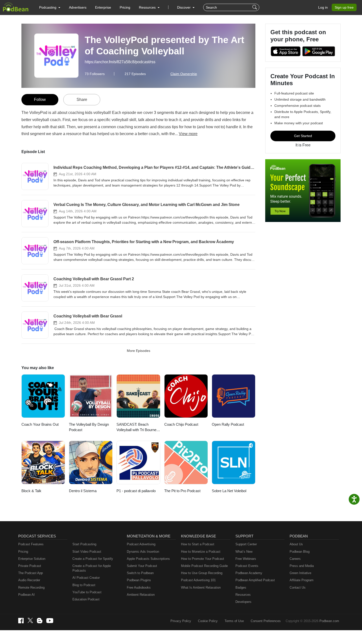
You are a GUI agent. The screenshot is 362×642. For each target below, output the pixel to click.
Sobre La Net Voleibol (229, 491)
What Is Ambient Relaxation (201, 587)
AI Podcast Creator (86, 577)
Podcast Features (31, 544)
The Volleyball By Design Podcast (89, 427)
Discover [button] (184, 7)
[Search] (255, 7)
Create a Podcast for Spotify (92, 559)
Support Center (246, 544)
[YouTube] (49, 620)
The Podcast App (30, 573)
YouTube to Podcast (86, 592)
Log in (323, 7)
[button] (49, 7)
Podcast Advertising (141, 544)
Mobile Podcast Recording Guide (204, 566)
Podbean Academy (248, 573)
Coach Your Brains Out (40, 424)
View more (188, 134)
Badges (240, 587)
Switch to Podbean (140, 573)
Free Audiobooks (139, 587)
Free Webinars (245, 559)
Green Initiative (300, 573)
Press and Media (302, 566)
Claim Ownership (183, 74)
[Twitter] (30, 620)
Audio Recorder (29, 580)
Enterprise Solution (31, 559)
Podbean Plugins (139, 580)
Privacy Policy (180, 621)
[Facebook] (21, 620)
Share (82, 99)
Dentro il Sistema (83, 491)
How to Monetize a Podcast (200, 551)
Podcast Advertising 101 (198, 580)
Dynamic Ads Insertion (143, 551)
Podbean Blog (300, 551)
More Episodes (138, 351)
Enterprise (103, 7)
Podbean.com (329, 621)
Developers (243, 602)
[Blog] (39, 620)
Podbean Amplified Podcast (255, 580)
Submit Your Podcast (142, 566)
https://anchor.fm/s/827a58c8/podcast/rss (120, 62)
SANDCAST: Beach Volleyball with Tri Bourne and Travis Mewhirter (136, 427)
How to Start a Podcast (197, 544)
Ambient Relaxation (141, 594)
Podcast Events (246, 566)
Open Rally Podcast (228, 424)
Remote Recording (31, 587)
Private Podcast (29, 566)
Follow (40, 99)
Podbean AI (26, 594)
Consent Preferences (266, 621)
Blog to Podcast (83, 585)
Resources (243, 594)
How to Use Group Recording (201, 573)
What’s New (243, 551)
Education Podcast (85, 599)
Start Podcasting (84, 544)
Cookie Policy (208, 621)
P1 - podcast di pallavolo (136, 491)
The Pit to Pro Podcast (182, 491)
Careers (295, 559)
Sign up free (344, 7)
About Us (296, 544)
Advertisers (77, 7)
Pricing (125, 7)
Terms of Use (234, 621)
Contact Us (298, 587)
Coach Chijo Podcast (181, 424)
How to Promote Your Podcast (202, 559)
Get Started (303, 136)
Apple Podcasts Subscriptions (148, 559)
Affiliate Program (301, 580)
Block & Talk (31, 491)
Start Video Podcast (86, 551)
